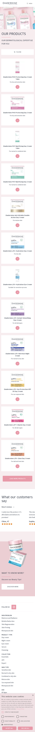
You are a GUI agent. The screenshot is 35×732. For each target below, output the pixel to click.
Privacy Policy (20, 709)
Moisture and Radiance (9, 618)
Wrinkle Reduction (8, 621)
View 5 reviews (7, 507)
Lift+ (3, 660)
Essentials (5, 657)
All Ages (4, 692)
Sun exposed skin (8, 682)
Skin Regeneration (8, 624)
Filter (18, 52)
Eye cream (5, 644)
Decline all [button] (25, 728)
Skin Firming (6, 627)
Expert (4, 663)
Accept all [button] (9, 728)
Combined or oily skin (9, 676)
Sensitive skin (6, 670)
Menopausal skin (7, 631)
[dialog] (17, 712)
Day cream (5, 637)
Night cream (6, 641)
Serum (4, 647)
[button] (17, 724)
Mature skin (6, 679)
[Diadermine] (10, 3)
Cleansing (5, 650)
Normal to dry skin (8, 673)
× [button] (33, 695)
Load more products (17, 479)
